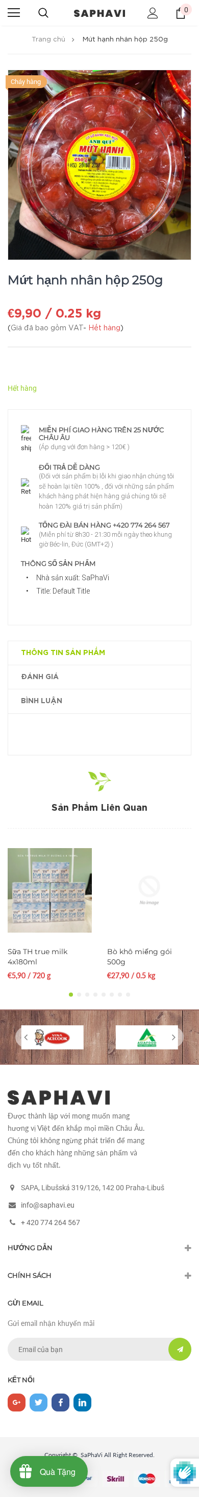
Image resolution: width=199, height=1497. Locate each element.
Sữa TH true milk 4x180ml (37, 956)
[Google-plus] (17, 1402)
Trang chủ (48, 40)
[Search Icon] (43, 13)
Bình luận (41, 701)
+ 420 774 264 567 (50, 1222)
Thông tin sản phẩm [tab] (63, 653)
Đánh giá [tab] (40, 677)
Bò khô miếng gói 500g (139, 956)
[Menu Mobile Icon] (14, 13)
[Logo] (99, 12)
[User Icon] (152, 13)
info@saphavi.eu (47, 1205)
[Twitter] (38, 1402)
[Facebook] (60, 1402)
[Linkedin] (82, 1402)
